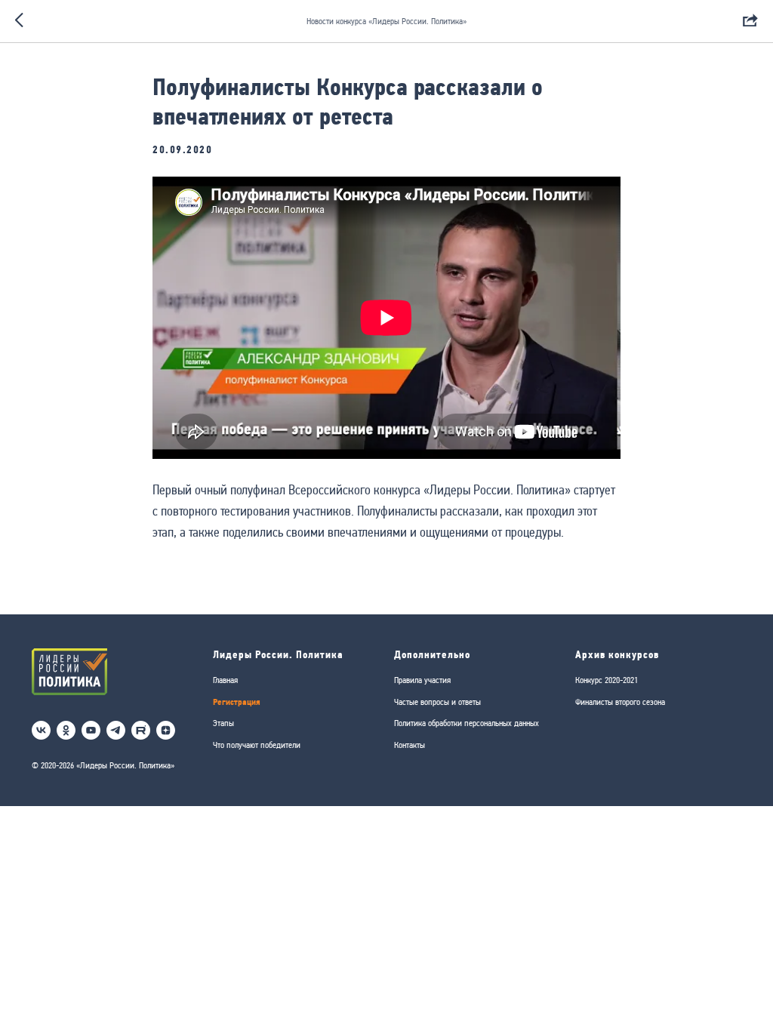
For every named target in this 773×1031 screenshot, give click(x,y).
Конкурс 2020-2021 (606, 680)
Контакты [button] (409, 745)
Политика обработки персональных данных (466, 723)
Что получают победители (256, 745)
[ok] (66, 730)
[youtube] (91, 730)
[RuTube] (140, 730)
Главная (225, 680)
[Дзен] (165, 730)
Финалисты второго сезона (620, 702)
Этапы (223, 723)
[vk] (41, 730)
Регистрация (236, 701)
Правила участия (422, 680)
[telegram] (115, 730)
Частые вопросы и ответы (437, 702)
